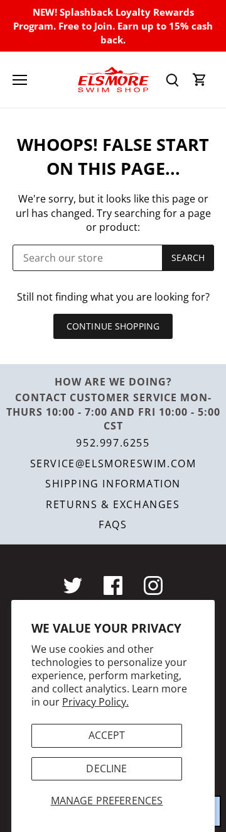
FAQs (113, 524)
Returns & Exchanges (113, 504)
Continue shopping (113, 326)
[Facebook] (113, 585)
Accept (107, 735)
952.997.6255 (112, 443)
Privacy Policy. (95, 702)
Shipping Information (113, 484)
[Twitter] (72, 585)
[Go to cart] (199, 79)
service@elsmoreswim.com (113, 463)
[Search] (172, 79)
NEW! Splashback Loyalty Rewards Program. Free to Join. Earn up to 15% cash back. (113, 26)
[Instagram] (153, 585)
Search (188, 257)
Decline (106, 768)
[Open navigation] (20, 80)
